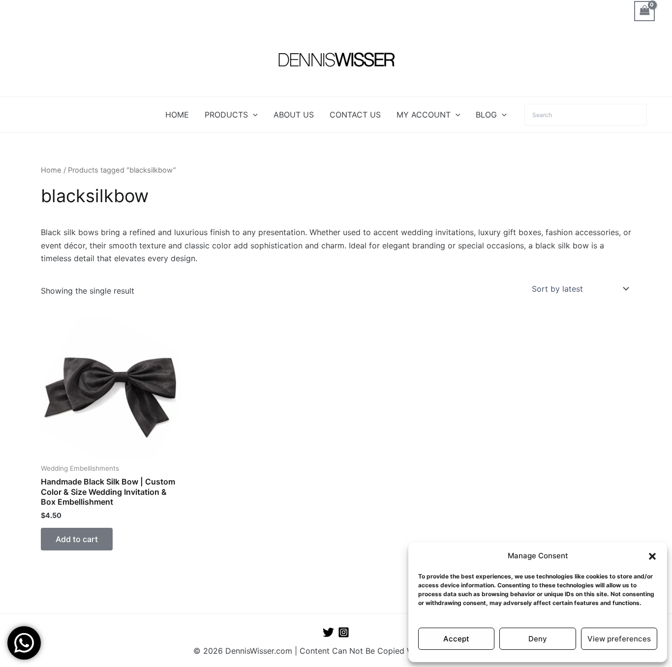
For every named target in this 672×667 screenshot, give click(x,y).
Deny (537, 638)
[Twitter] (328, 632)
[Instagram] (343, 632)
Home (51, 170)
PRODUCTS (226, 115)
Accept (456, 638)
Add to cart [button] (77, 539)
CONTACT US (355, 115)
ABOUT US (294, 115)
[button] (652, 556)
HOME (177, 115)
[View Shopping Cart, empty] (644, 11)
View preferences (619, 638)
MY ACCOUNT (424, 115)
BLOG (486, 115)
